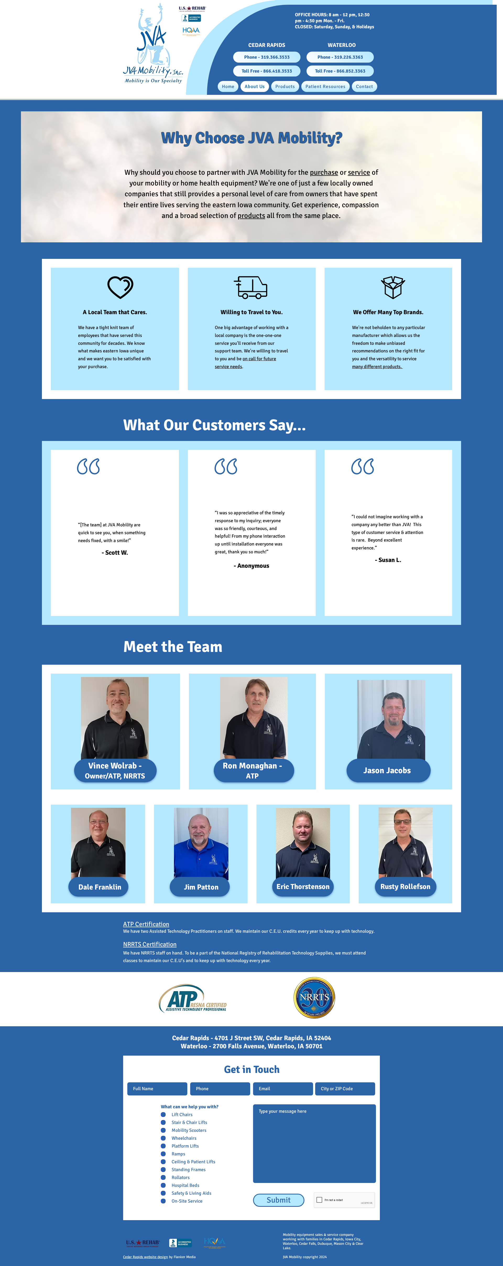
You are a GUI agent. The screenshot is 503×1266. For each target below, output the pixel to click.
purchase (324, 172)
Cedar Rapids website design (145, 1256)
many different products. (377, 366)
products (251, 215)
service (359, 172)
